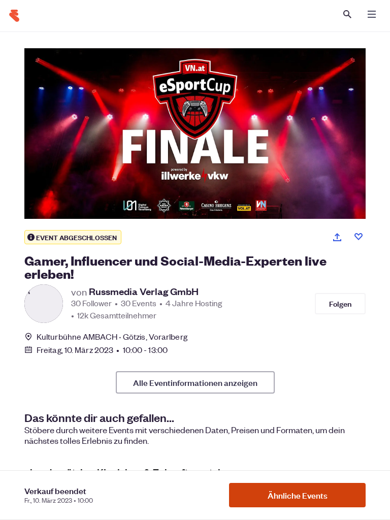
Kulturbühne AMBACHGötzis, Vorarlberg (112, 336)
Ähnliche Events (298, 495)
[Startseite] (14, 16)
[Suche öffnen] (347, 14)
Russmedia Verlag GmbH (144, 291)
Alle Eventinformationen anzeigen (195, 382)
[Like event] (358, 237)
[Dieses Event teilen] (337, 237)
